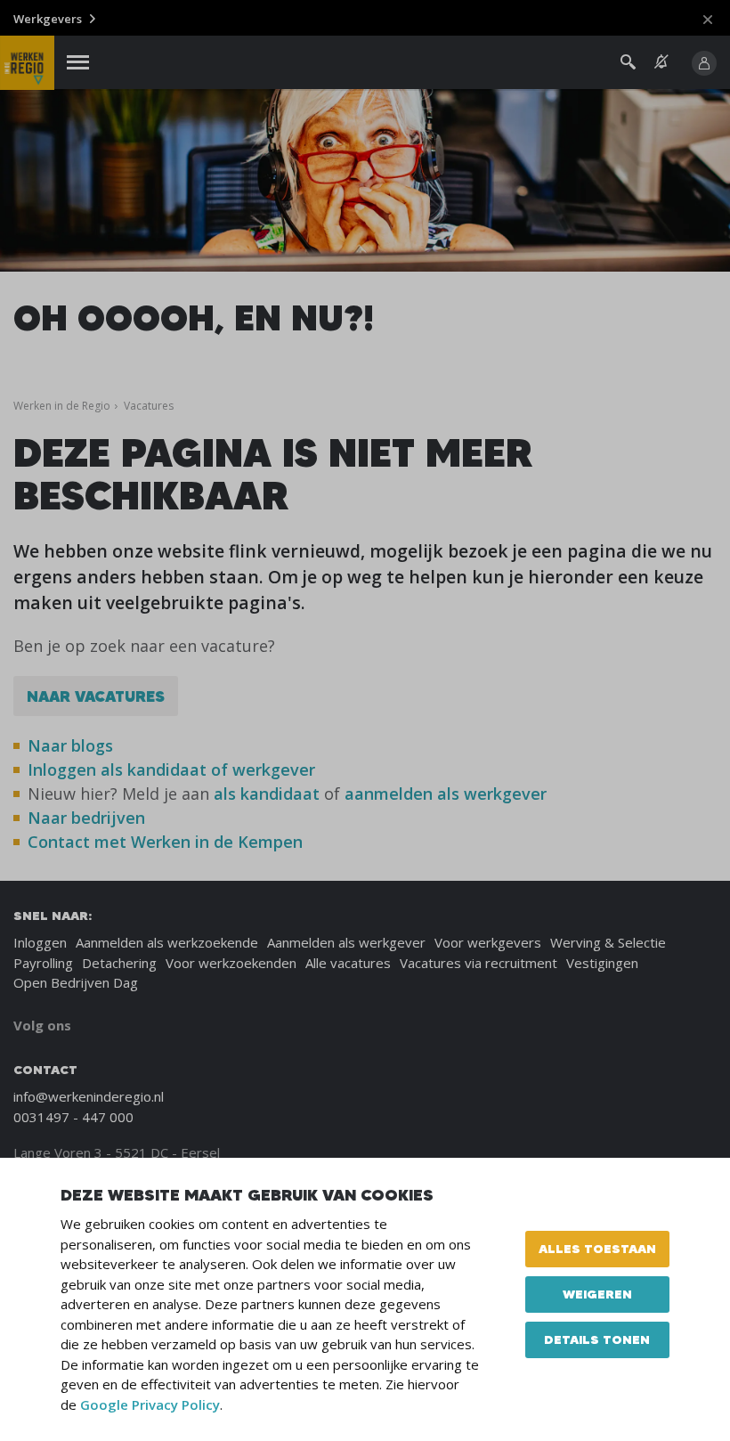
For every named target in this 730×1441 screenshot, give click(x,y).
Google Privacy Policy (150, 1404)
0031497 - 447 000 (73, 1117)
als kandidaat (267, 793)
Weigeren (597, 1294)
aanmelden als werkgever (446, 793)
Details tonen (597, 1339)
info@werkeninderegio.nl (88, 1096)
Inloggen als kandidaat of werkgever (171, 769)
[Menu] (78, 62)
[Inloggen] (704, 63)
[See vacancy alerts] (661, 61)
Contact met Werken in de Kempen (165, 841)
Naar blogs (70, 745)
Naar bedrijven (89, 817)
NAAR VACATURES (96, 696)
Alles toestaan (597, 1249)
